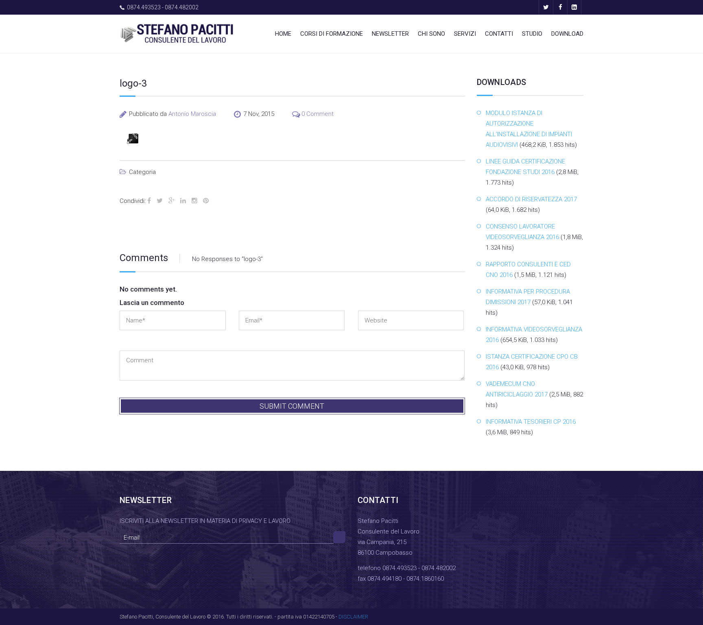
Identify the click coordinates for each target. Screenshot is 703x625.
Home (283, 33)
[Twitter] (546, 7)
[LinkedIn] (574, 7)
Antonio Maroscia (192, 114)
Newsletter (390, 33)
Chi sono (431, 33)
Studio (532, 33)
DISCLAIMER (353, 617)
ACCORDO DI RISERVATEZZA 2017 (531, 199)
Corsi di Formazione (331, 33)
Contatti (499, 33)
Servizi (465, 33)
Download (567, 33)
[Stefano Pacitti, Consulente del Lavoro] (177, 33)
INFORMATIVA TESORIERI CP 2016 (531, 421)
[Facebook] (560, 7)
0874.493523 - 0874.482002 (163, 7)
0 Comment (317, 114)
